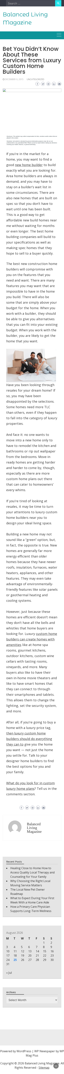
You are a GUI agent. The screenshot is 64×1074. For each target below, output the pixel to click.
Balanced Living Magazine (34, 828)
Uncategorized (35, 79)
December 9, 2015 (14, 79)
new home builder (29, 165)
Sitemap (44, 1068)
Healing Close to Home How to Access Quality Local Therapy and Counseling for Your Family (32, 872)
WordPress (24, 1051)
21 (37, 956)
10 (7, 951)
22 (44, 956)
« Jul (9, 973)
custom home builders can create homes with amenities (31, 639)
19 (22, 956)
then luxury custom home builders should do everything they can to (29, 738)
